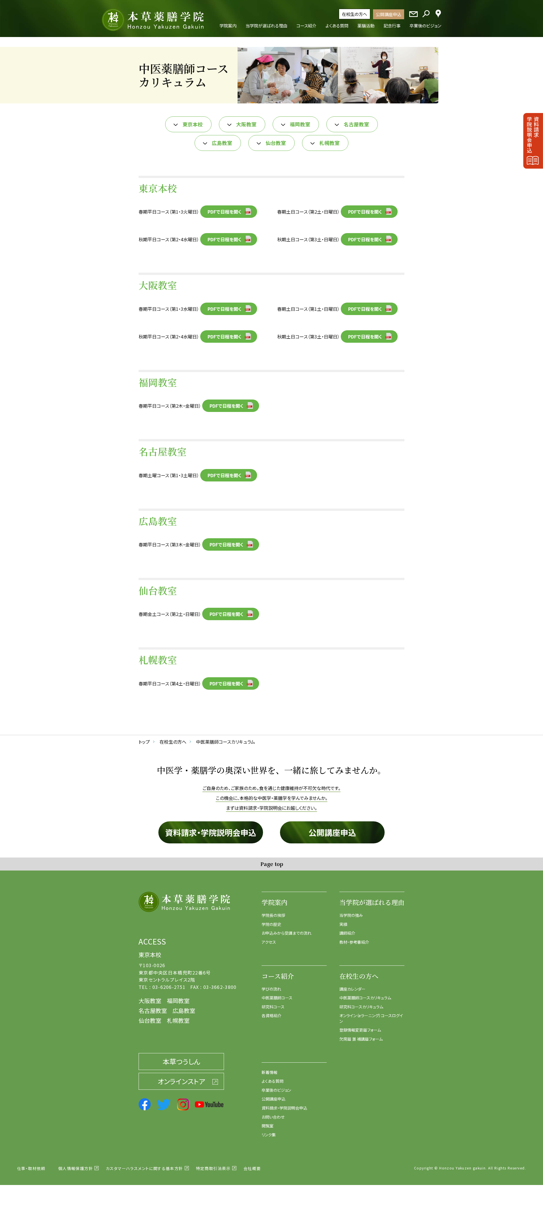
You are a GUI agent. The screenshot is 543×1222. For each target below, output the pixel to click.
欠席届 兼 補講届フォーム (361, 1039)
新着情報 (269, 1072)
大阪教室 (246, 124)
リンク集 (269, 1135)
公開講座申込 (388, 14)
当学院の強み (351, 915)
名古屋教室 (356, 124)
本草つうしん (181, 1061)
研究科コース (273, 1007)
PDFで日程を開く (225, 211)
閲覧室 (267, 1125)
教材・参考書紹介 (354, 942)
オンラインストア (181, 1081)
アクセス (269, 942)
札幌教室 (329, 142)
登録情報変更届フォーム (360, 1030)
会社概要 (252, 1168)
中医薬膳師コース (277, 997)
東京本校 (192, 124)
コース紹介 (278, 976)
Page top (271, 863)
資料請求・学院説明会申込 (210, 832)
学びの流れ (271, 989)
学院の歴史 (271, 924)
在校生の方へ (354, 14)
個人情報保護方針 (75, 1168)
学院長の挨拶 (273, 915)
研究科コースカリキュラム (361, 1007)
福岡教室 (300, 124)
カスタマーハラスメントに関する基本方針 (144, 1168)
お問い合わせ (273, 1117)
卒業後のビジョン (276, 1090)
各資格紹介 (271, 1015)
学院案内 (275, 902)
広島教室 (222, 142)
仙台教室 (276, 142)
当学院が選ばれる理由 (371, 902)
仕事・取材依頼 (31, 1168)
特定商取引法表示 (213, 1168)
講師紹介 (347, 933)
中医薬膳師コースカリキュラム (365, 997)
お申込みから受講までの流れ (286, 933)
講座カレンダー (352, 989)
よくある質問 (272, 1081)
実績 (343, 924)
